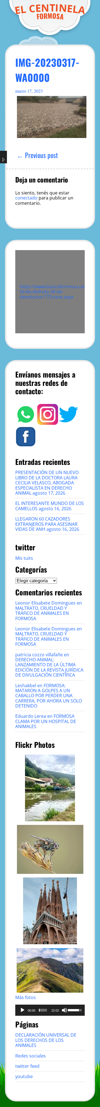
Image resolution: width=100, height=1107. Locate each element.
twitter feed (27, 1066)
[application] (50, 1010)
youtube (24, 1076)
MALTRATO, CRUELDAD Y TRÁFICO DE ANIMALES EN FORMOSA (42, 613)
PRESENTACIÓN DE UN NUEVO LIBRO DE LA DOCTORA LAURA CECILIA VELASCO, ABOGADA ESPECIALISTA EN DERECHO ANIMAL (47, 482)
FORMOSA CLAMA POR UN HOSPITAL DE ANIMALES (45, 721)
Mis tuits (24, 558)
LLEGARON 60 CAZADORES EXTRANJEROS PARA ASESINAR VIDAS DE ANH (46, 524)
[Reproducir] (22, 1010)
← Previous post (37, 155)
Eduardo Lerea (30, 716)
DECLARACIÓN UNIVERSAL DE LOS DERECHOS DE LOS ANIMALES (45, 1040)
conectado (26, 198)
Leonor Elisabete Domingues (45, 603)
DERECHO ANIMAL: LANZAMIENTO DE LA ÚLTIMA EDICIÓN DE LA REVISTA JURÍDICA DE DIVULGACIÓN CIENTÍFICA (49, 667)
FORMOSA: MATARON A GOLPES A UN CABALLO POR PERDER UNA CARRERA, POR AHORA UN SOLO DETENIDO (48, 695)
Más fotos (25, 997)
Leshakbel (25, 685)
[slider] (43, 1010)
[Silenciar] (64, 1010)
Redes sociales (30, 1056)
